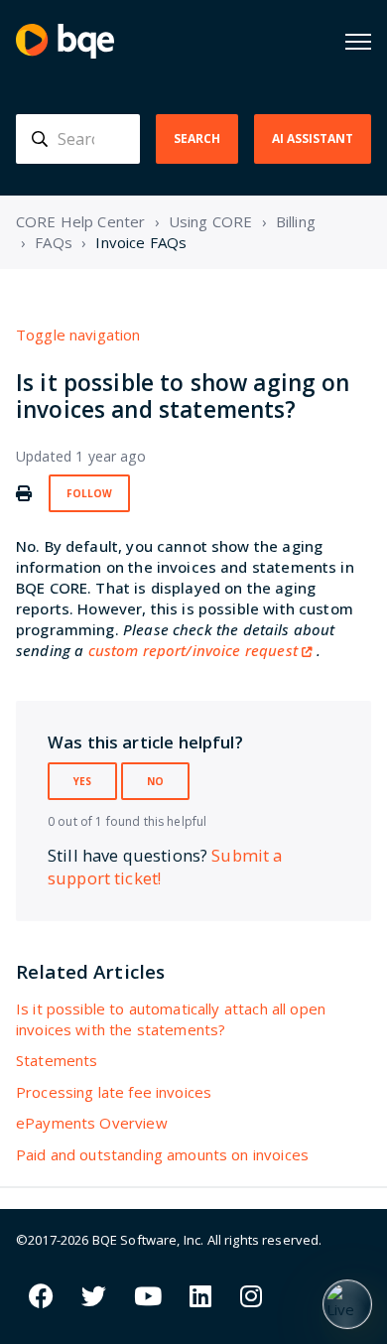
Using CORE (211, 221)
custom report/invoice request (193, 650)
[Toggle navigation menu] (358, 42)
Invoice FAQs (141, 242)
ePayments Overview (92, 1123)
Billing (296, 221)
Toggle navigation (78, 334)
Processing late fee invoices (113, 1092)
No (155, 781)
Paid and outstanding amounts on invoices (162, 1154)
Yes (82, 781)
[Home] (65, 41)
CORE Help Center (80, 221)
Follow (89, 493)
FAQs (53, 242)
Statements (57, 1060)
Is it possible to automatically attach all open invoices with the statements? (170, 1019)
